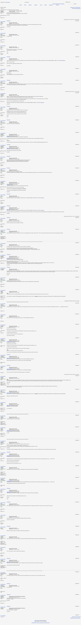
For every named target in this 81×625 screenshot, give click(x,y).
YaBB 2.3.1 (44, 620)
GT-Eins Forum (37, 620)
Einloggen (8, 2)
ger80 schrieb (9, 148)
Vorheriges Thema (72, 7)
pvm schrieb (8, 184)
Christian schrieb (9, 430)
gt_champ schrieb (9, 341)
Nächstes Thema (78, 7)
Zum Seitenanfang (3, 21)
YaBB (35, 621)
